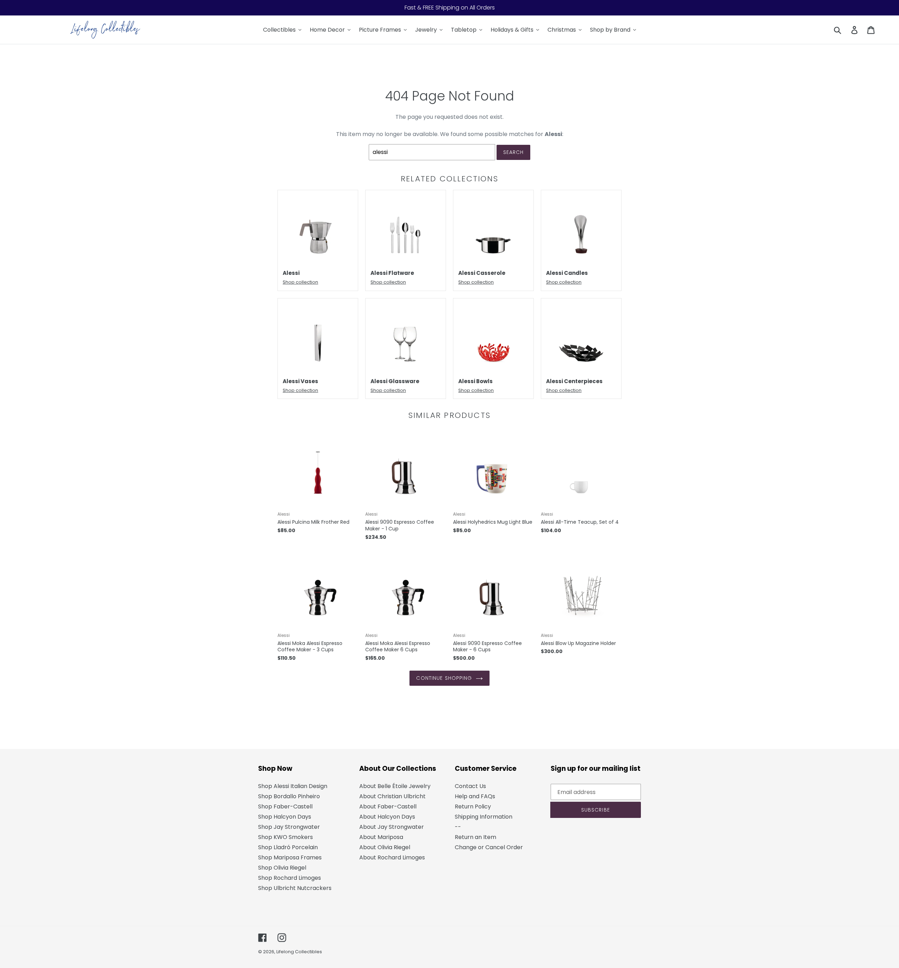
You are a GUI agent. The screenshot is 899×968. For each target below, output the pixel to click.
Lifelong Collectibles (299, 951)
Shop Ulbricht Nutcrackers (295, 888)
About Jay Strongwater (391, 827)
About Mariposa (381, 837)
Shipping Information (483, 817)
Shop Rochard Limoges (289, 878)
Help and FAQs (475, 796)
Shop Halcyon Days (284, 817)
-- (458, 827)
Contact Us (470, 786)
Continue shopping (444, 678)
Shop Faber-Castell (285, 806)
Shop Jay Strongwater (289, 827)
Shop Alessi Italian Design (292, 786)
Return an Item (475, 837)
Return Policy (473, 806)
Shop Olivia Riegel (282, 868)
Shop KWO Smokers (285, 837)
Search (513, 152)
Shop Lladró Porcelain (288, 847)
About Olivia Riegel (384, 847)
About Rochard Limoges (392, 857)
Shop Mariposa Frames (290, 857)
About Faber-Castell (387, 806)
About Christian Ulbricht (392, 796)
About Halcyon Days (387, 817)
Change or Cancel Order (489, 847)
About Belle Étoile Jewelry (395, 786)
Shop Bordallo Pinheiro (289, 796)
